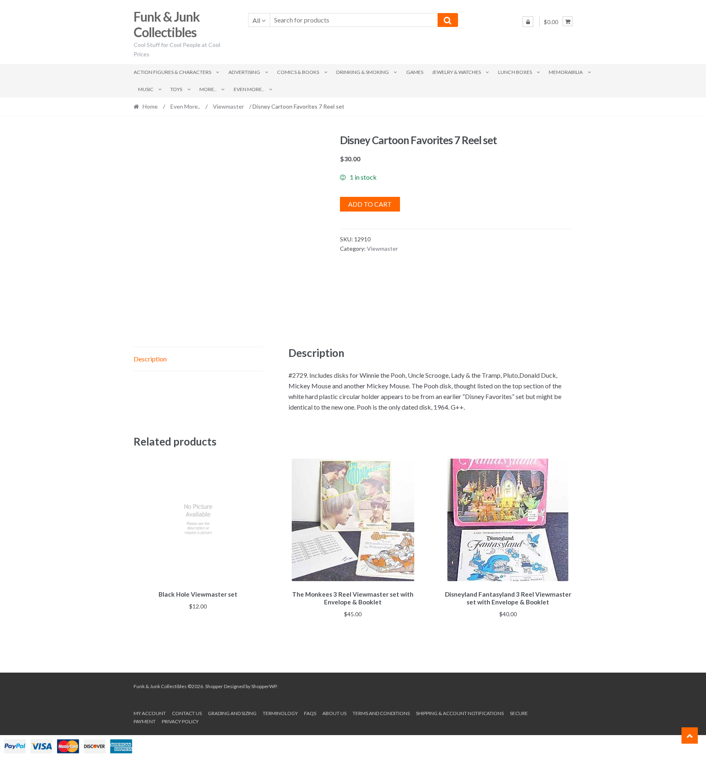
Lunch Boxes (515, 72)
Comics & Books (298, 72)
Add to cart (370, 204)
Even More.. (249, 89)
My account (150, 713)
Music (146, 89)
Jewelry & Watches (456, 72)
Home (150, 106)
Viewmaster (228, 106)
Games (414, 72)
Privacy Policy (180, 721)
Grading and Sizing (232, 713)
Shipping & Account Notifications (460, 713)
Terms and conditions (381, 713)
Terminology (280, 713)
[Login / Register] (528, 21)
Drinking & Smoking (362, 72)
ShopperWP (264, 686)
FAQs (310, 713)
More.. (208, 89)
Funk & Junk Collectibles (167, 24)
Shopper (214, 686)
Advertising (244, 72)
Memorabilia (566, 72)
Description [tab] (150, 359)
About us (334, 713)
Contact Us (187, 713)
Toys (176, 89)
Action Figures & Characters (172, 72)
